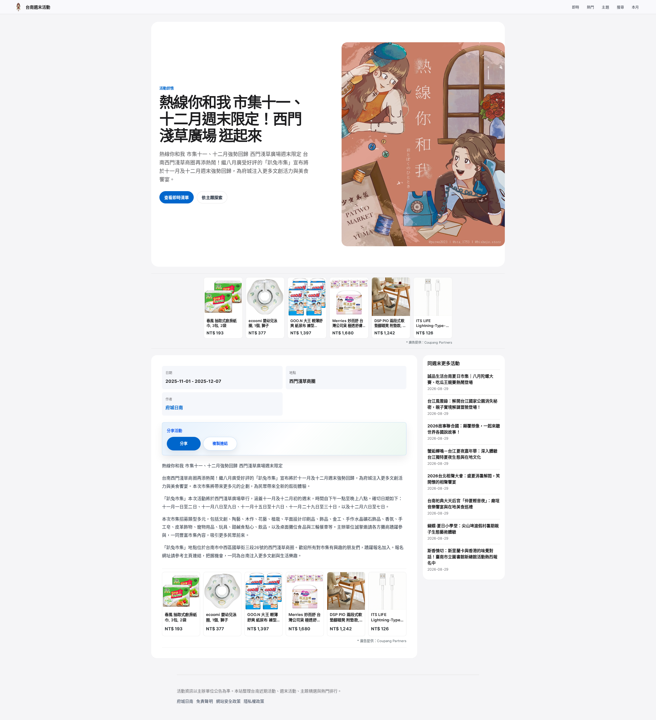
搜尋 (620, 7)
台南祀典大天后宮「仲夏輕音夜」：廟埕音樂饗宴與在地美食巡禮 (463, 506)
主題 (605, 7)
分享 (184, 443)
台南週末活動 (38, 7)
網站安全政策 (228, 701)
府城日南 (174, 407)
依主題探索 (212, 197)
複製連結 (220, 443)
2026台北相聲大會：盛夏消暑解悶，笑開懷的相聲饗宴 (463, 481)
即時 (575, 7)
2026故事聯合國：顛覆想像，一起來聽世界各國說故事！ (463, 431)
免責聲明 (204, 701)
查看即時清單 (176, 197)
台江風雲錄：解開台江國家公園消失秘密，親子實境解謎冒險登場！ (462, 407)
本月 (635, 7)
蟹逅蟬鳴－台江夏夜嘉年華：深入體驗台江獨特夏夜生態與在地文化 (462, 457)
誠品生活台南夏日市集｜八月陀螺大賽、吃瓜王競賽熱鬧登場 (460, 382)
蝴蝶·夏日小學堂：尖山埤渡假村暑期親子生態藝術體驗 (463, 531)
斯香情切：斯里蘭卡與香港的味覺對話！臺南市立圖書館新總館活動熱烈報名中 (462, 559)
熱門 (590, 7)
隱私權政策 (254, 701)
